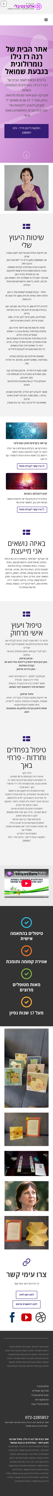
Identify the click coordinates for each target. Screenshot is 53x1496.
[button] (3, 3)
